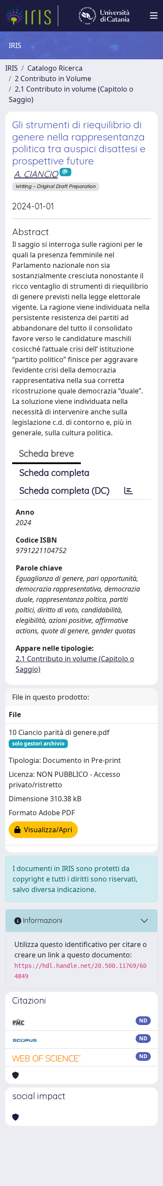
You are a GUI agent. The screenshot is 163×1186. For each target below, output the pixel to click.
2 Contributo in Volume (53, 78)
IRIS (11, 68)
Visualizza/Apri (46, 829)
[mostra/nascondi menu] (154, 15)
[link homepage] (31, 15)
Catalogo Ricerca (55, 68)
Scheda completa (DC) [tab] (65, 490)
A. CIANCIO (36, 173)
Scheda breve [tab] (46, 453)
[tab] (128, 491)
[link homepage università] (104, 15)
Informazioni (41, 920)
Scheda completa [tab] (55, 472)
